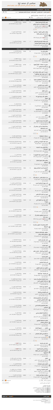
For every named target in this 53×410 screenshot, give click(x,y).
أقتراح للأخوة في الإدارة (42, 370)
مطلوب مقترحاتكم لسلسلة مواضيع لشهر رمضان (42, 233)
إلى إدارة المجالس (44, 262)
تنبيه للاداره (45, 246)
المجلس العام (37, 27)
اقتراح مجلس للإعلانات (43, 364)
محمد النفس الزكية (41, 360)
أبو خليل (43, 228)
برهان (44, 151)
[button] (2, 17)
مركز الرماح (43, 179)
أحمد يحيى (16, 85)
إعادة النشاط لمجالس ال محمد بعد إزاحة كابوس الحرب (41, 280)
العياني (43, 236)
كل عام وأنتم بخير (44, 59)
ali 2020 (43, 53)
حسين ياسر (43, 204)
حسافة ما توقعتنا (44, 136)
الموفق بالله (42, 138)
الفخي (43, 156)
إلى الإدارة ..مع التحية (43, 274)
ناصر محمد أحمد (42, 92)
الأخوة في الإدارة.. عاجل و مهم (40, 251)
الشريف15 (43, 76)
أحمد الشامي (42, 345)
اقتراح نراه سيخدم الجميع (42, 121)
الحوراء (43, 309)
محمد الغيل (16, 292)
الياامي (43, 81)
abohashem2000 (41, 87)
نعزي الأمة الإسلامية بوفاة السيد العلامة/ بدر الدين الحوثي (40, 23)
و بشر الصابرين (15, 96)
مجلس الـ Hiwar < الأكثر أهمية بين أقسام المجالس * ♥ (41, 66)
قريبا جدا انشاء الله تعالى (42, 194)
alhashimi (16, 160)
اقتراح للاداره (45, 257)
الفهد (17, 320)
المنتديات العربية (43, 401)
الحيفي (43, 143)
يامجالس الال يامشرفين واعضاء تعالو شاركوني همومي (41, 299)
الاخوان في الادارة (44, 287)
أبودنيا (17, 224)
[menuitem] (40, 10)
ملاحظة (46, 104)
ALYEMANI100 (15, 232)
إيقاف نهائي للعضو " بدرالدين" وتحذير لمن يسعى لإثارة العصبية (41, 34)
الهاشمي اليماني (15, 183)
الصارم (43, 301)
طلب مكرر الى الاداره (43, 240)
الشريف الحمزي (15, 32)
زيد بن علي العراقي (41, 371)
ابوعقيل (43, 106)
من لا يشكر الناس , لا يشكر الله (40, 178)
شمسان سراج (42, 270)
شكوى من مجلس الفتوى (42, 268)
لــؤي (17, 256)
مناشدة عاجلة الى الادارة (42, 375)
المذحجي (43, 324)
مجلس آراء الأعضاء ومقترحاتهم (41, 15)
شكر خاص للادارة (44, 343)
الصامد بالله (16, 245)
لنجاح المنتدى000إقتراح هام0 (41, 80)
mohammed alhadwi (13, 141)
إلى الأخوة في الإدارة (43, 292)
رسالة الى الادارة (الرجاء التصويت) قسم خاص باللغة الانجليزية (41, 351)
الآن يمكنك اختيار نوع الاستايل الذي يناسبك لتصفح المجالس (41, 42)
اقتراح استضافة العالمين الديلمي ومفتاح (42, 321)
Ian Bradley (44, 399)
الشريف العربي (42, 288)
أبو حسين (43, 275)
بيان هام (46, 189)
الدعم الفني (42, 45)
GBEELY (16, 22)
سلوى (43, 68)
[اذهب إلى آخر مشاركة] (14, 22)
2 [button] (4, 17)
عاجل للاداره (45, 210)
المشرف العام (15, 136)
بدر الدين (43, 190)
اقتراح (46, 358)
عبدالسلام (16, 209)
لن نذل (43, 111)
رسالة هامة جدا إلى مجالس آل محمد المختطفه (41, 127)
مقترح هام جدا (44, 51)
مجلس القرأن (45, 91)
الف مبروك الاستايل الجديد (42, 183)
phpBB (46, 400)
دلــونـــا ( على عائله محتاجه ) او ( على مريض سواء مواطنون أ (40, 73)
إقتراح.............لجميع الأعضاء (41, 328)
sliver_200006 (42, 117)
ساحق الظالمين (42, 283)
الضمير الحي (42, 196)
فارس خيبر (43, 164)
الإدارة (43, 26)
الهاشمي (43, 366)
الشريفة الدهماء (42, 294)
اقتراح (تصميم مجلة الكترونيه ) (41, 155)
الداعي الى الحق (42, 316)
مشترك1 (43, 264)
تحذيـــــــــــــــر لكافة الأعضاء (42, 110)
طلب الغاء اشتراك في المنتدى (41, 142)
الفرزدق (43, 253)
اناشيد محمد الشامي (43, 85)
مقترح (46, 115)
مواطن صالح (42, 171)
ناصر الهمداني (42, 330)
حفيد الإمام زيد (42, 122)
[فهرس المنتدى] (43, 4)
